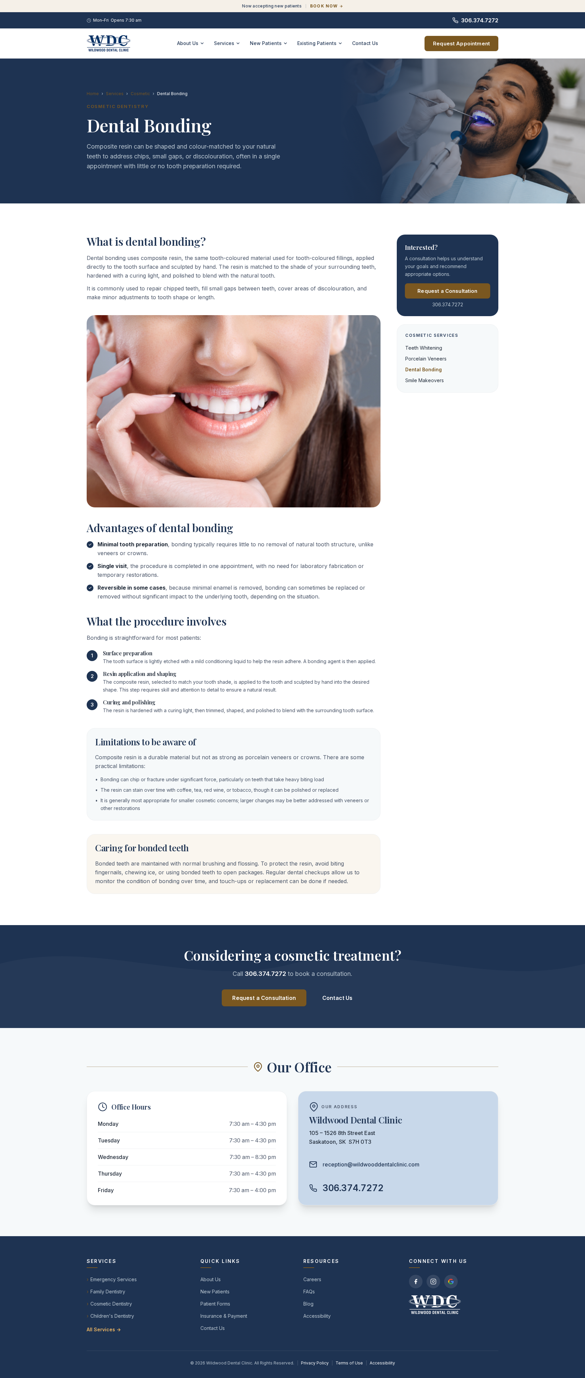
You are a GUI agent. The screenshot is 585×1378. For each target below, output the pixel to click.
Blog (308, 1304)
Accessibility (317, 1316)
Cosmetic (140, 93)
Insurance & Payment (223, 1316)
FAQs (309, 1291)
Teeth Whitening (423, 348)
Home (93, 93)
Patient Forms (215, 1304)
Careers (312, 1279)
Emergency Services (112, 1279)
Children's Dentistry (110, 1316)
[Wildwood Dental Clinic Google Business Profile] (451, 1281)
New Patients (266, 43)
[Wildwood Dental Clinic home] (109, 43)
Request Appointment (461, 43)
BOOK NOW (324, 5)
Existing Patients (317, 43)
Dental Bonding (423, 369)
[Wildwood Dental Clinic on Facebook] (415, 1281)
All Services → (104, 1329)
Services (224, 43)
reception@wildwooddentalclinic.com (371, 1164)
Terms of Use (349, 1362)
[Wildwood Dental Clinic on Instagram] (433, 1281)
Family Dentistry (106, 1291)
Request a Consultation (447, 291)
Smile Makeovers (424, 380)
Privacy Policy (315, 1362)
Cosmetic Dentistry (109, 1304)
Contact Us (365, 43)
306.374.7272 (479, 20)
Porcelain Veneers (426, 359)
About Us (187, 43)
